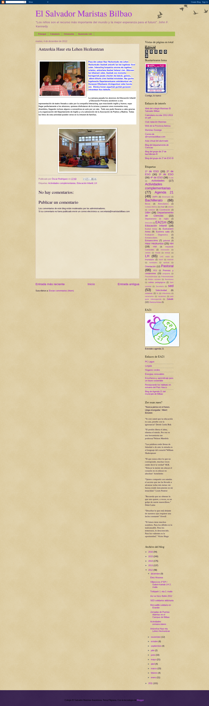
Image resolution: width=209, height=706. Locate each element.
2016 (150, 552)
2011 (150, 683)
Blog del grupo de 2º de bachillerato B (155, 152)
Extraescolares (151, 238)
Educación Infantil (85, 183)
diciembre (156, 574)
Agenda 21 (164, 192)
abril (153, 664)
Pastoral (167, 266)
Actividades (157, 180)
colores (170, 207)
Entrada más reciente (50, 284)
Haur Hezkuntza (154, 243)
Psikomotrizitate (167, 276)
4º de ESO (156, 177)
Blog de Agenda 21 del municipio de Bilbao (155, 392)
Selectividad (161, 290)
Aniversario (166, 197)
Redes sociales (154, 279)
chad (162, 207)
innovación (165, 250)
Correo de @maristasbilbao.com (155, 135)
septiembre (156, 646)
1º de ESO (152, 171)
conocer (151, 210)
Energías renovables (154, 374)
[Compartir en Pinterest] (95, 179)
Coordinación (164, 210)
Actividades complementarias (62, 183)
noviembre (156, 637)
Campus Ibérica (151, 207)
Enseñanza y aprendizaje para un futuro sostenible (159, 379)
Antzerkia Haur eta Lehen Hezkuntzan (160, 630)
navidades (153, 262)
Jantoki (148, 253)
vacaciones (149, 296)
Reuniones (169, 279)
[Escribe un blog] (87, 179)
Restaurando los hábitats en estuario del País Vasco (158, 386)
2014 (150, 561)
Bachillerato (154, 200)
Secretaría (160, 286)
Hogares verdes (152, 370)
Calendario (55, 33)
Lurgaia (148, 366)
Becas (147, 204)
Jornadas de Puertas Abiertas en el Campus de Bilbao (160, 614)
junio (153, 655)
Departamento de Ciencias (159, 214)
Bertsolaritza (163, 204)
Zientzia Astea (155, 302)
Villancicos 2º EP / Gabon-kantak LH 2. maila (160, 584)
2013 (150, 565)
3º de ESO (166, 174)
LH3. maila (165, 256)
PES (155, 270)
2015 (150, 556)
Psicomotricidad (151, 276)
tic (157, 293)
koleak (167, 253)
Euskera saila (162, 232)
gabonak (166, 241)
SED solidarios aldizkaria (161, 600)
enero (154, 677)
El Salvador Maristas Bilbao (84, 13)
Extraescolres (151, 240)
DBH (147, 212)
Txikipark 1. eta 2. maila (161, 591)
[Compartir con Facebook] (92, 179)
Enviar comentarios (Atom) (61, 291)
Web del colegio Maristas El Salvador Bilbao (158, 109)
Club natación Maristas (155, 122)
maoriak (170, 259)
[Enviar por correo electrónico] (84, 179)
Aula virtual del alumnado (156, 141)
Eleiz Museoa (156, 577)
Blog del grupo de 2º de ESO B (159, 158)
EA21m (160, 222)
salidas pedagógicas (156, 282)
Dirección (148, 223)
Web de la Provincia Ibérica (157, 126)
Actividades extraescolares (158, 622)
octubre (154, 641)
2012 (150, 570)
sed (170, 286)
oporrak (166, 262)
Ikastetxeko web (85, 33)
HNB (155, 247)
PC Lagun (149, 362)
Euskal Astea (151, 229)
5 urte (171, 178)
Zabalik (170, 299)
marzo (154, 668)
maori (161, 259)
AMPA (155, 197)
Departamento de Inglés (157, 219)
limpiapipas (149, 259)
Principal (42, 33)
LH (95, 183)
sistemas (149, 293)
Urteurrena (166, 293)
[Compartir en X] (89, 179)
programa (166, 273)
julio (153, 650)
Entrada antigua (128, 284)
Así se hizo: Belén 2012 (161, 596)
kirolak (157, 253)
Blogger (140, 700)
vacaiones (162, 296)
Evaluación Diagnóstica (156, 235)
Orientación (69, 33)
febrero (154, 673)
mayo (154, 659)
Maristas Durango (153, 130)
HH (171, 243)
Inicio (91, 284)
